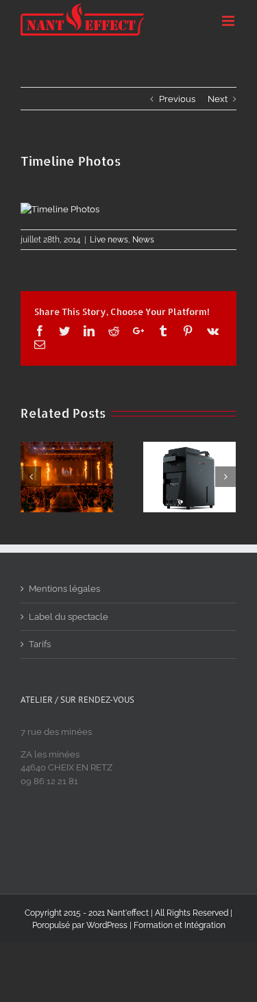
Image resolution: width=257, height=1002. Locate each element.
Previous (177, 99)
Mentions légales (64, 589)
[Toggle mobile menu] (229, 21)
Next (218, 99)
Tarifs (40, 644)
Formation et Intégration (179, 925)
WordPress (106, 925)
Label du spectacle (68, 617)
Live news (109, 240)
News (143, 240)
